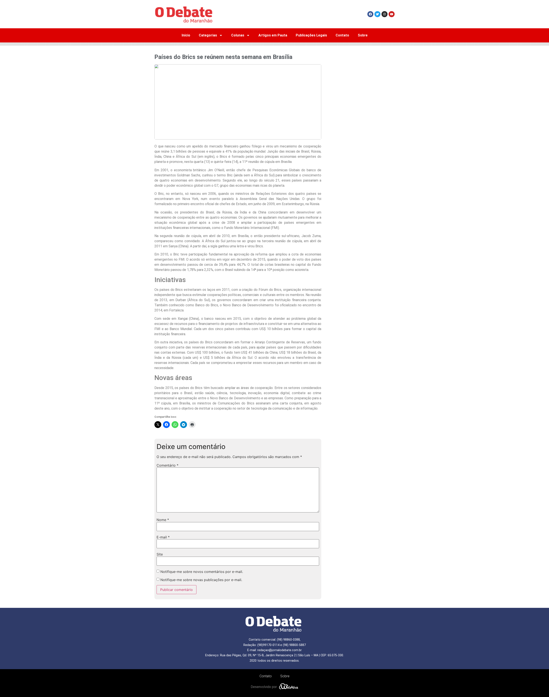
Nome (163, 519)
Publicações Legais (311, 35)
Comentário (167, 465)
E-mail (163, 537)
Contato (342, 35)
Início (186, 35)
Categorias (208, 35)
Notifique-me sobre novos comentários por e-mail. (201, 571)
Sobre (363, 35)
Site (160, 554)
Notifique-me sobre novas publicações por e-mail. (201, 579)
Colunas (237, 35)
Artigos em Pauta (272, 35)
